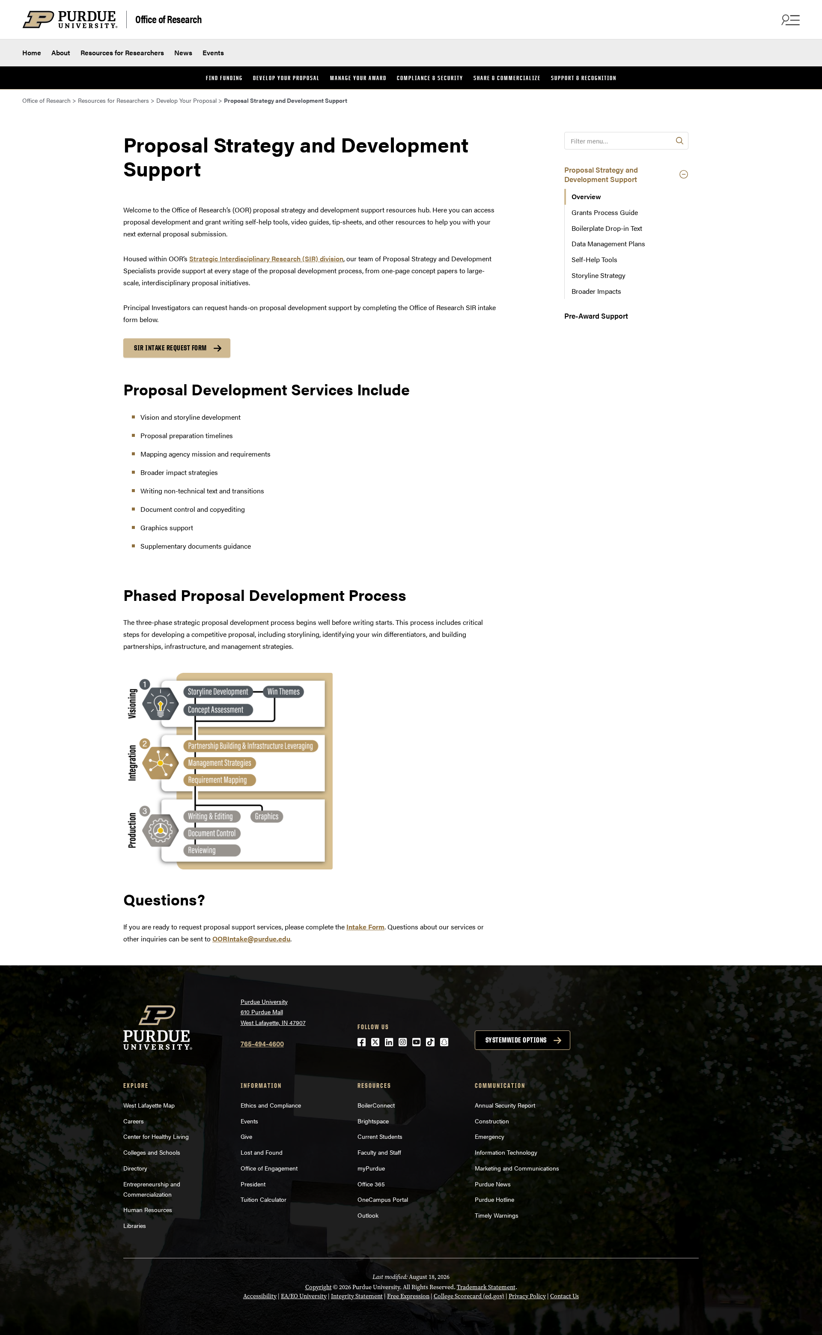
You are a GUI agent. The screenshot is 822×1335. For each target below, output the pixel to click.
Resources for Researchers (122, 52)
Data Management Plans (608, 243)
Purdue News (493, 1184)
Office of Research (168, 18)
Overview (586, 196)
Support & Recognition (583, 77)
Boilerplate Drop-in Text (607, 228)
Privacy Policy (527, 1296)
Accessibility (260, 1296)
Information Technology (506, 1152)
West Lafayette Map (149, 1105)
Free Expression (408, 1296)
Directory (135, 1168)
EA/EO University (304, 1296)
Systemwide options (516, 1040)
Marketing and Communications (517, 1168)
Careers (133, 1121)
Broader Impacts (596, 291)
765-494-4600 (262, 1043)
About (60, 52)
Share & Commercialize (507, 77)
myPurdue (371, 1168)
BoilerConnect (376, 1105)
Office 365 (371, 1184)
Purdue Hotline (494, 1199)
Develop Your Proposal (286, 77)
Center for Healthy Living (156, 1136)
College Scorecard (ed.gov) (469, 1296)
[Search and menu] (789, 19)
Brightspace (373, 1121)
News (183, 52)
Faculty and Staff (379, 1152)
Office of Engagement (269, 1168)
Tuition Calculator (263, 1199)
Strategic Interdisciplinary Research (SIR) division (266, 258)
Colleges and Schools (151, 1152)
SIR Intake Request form (170, 347)
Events (213, 52)
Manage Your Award (358, 77)
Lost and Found (262, 1152)
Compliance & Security (430, 77)
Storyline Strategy (598, 275)
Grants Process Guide (605, 212)
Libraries (134, 1225)
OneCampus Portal (382, 1199)
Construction (492, 1121)
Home (31, 52)
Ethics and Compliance (271, 1105)
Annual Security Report (505, 1105)
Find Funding (224, 77)
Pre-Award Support (596, 316)
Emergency (489, 1136)
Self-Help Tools (594, 259)
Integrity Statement (357, 1296)
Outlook (367, 1215)
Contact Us (564, 1296)
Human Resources (147, 1209)
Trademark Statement (486, 1287)
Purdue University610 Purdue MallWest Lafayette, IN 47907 (273, 1012)
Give (246, 1136)
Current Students (379, 1136)
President (253, 1184)
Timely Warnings (496, 1215)
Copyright (318, 1287)
